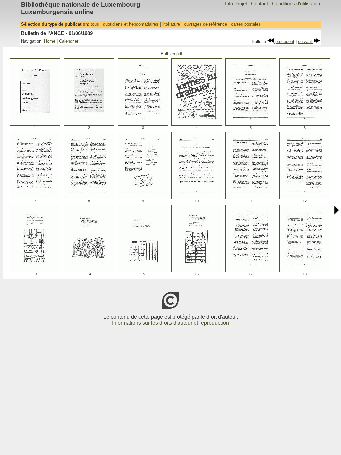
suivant (305, 41)
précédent (284, 41)
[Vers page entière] (35, 124)
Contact (259, 3)
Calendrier (68, 41)
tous (95, 24)
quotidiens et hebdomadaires (130, 24)
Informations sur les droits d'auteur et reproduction (170, 323)
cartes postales (246, 24)
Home (49, 41)
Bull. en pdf (171, 53)
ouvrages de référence (205, 24)
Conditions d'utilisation (296, 3)
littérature (171, 24)
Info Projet (236, 3)
